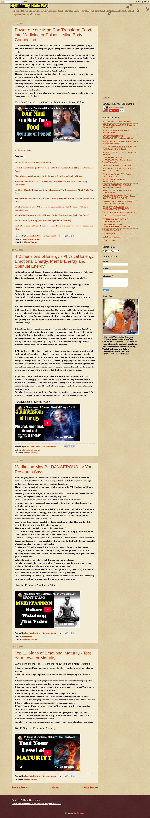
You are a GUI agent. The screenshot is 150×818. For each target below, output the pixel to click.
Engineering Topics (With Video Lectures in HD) (117, 175)
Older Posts (90, 787)
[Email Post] (60, 236)
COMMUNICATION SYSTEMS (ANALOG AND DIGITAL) (117, 202)
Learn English (109, 233)
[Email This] (65, 236)
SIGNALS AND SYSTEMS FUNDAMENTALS (115, 220)
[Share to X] (69, 236)
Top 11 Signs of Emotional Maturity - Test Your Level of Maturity (53, 655)
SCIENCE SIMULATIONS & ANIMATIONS (116, 131)
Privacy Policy (109, 240)
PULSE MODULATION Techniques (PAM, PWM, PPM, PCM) (119, 197)
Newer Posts (20, 787)
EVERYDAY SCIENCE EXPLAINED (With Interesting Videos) (119, 148)
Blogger (80, 813)
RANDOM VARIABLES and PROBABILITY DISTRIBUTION (116, 208)
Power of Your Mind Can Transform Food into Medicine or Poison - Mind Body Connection (53, 34)
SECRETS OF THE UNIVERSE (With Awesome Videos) (120, 142)
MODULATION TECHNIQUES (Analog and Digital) (117, 186)
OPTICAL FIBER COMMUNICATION (120, 212)
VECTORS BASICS (112, 230)
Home (55, 787)
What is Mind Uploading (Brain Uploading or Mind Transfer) (43, 220)
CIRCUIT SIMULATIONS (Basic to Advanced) (119, 126)
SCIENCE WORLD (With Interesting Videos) (119, 153)
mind (24, 239)
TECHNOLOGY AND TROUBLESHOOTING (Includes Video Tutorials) (117, 160)
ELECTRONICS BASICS (114, 216)
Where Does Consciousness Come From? (33, 162)
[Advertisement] (120, 58)
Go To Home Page (23, 150)
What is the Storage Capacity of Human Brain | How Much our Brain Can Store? (52, 215)
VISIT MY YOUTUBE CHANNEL (118, 122)
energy (37, 450)
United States (30, 242)
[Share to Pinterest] (74, 236)
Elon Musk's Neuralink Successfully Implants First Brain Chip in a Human (49, 176)
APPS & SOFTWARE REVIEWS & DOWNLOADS (118, 192)
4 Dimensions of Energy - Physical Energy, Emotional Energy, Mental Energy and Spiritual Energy (54, 261)
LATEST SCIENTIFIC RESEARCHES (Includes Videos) (118, 137)
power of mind (34, 239)
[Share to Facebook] (71, 236)
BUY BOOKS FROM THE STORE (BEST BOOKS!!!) (118, 170)
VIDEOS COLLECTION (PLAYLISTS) (114, 181)
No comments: (50, 236)
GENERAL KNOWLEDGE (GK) (117, 165)
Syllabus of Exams (111, 237)
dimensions (27, 450)
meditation (27, 637)
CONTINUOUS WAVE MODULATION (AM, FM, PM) (117, 226)
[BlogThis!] (67, 236)
